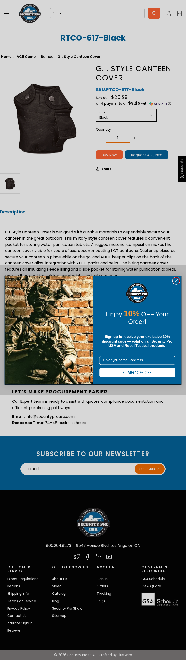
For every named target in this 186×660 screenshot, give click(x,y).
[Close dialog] (176, 280)
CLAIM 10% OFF (137, 372)
